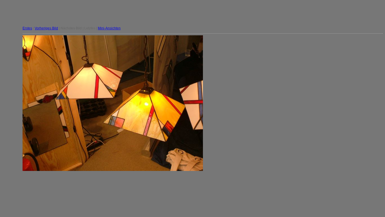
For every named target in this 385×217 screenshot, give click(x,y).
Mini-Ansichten (109, 28)
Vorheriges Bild (46, 28)
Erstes (27, 28)
